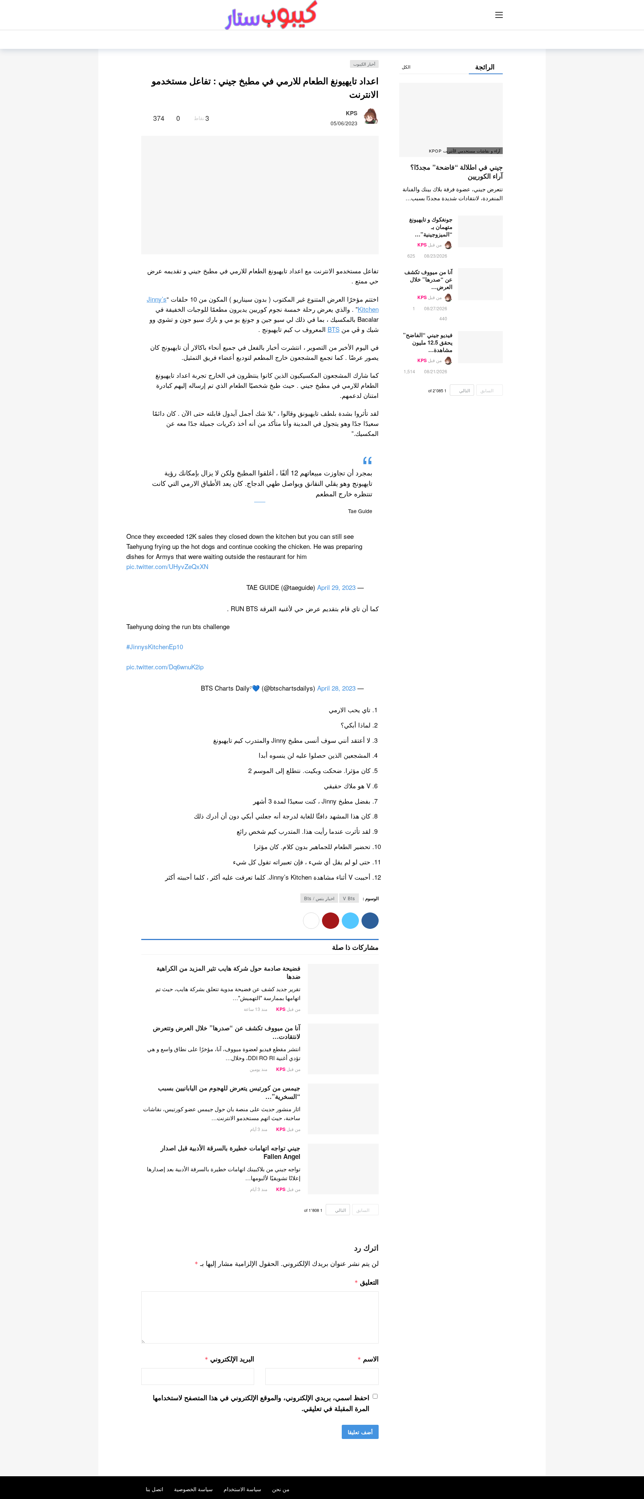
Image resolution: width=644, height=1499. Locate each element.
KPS (351, 113)
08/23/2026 (435, 255)
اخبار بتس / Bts (319, 898)
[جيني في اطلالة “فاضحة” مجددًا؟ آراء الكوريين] (451, 120)
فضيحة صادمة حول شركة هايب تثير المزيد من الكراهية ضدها (228, 972)
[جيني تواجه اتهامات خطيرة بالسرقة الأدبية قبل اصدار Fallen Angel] (343, 1169)
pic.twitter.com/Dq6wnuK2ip (164, 666)
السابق (362, 1210)
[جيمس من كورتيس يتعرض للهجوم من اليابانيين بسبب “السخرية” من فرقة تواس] (343, 1109)
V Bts (349, 898)
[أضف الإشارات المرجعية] (144, 118)
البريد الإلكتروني (229, 1359)
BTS (334, 329)
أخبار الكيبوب (364, 64)
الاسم (367, 1359)
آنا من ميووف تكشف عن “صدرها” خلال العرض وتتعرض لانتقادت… (226, 1032)
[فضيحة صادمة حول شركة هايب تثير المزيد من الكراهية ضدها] (343, 989)
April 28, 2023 (336, 687)
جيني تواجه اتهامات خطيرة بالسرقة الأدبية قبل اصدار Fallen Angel (230, 1152)
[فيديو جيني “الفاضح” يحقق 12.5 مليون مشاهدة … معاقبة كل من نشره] (480, 347)
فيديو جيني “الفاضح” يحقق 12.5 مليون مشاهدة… (427, 342)
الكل (406, 66)
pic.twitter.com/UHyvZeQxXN (167, 566)
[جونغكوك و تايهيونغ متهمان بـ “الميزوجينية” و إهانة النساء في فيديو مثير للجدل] (480, 232)
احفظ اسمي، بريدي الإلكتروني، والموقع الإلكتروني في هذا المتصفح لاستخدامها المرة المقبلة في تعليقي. (261, 1403)
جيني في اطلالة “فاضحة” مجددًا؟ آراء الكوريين (456, 171)
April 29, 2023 (336, 587)
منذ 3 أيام (258, 1129)
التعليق (366, 1282)
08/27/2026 (435, 308)
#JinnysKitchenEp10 (154, 646)
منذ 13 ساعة (255, 1009)
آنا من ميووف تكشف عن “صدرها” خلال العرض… (428, 279)
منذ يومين (258, 1069)
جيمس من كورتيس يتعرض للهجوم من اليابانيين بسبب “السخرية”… (229, 1092)
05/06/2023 (344, 123)
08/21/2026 (435, 371)
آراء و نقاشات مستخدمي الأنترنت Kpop (473, 151)
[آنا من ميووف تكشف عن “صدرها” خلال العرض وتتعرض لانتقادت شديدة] (343, 1049)
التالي (340, 1210)
